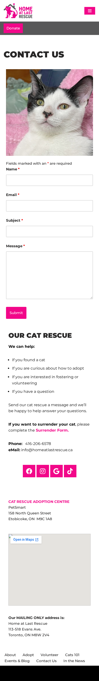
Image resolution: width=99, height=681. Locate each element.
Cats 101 (72, 655)
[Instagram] (43, 471)
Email (12, 194)
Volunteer (49, 655)
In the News (74, 660)
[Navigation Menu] (89, 11)
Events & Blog (17, 660)
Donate (13, 28)
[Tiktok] (70, 471)
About (10, 655)
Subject (14, 220)
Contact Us (46, 660)
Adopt (28, 655)
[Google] (56, 471)
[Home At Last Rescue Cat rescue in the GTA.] (18, 10)
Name (13, 169)
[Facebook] (29, 471)
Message (15, 246)
